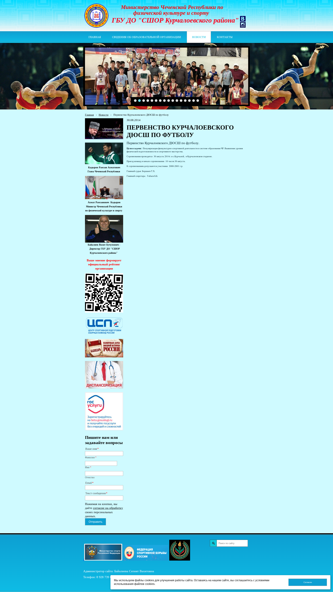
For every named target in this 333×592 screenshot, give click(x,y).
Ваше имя (91, 448)
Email (88, 483)
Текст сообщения (95, 493)
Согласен (308, 582)
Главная (89, 114)
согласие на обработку (108, 508)
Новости (103, 114)
